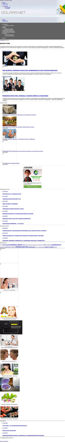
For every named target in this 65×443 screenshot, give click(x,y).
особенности (56, 244)
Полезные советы (8, 30)
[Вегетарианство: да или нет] (9, 276)
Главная (2, 40)
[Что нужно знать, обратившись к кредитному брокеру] (9, 348)
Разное (5, 33)
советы (51, 247)
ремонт (47, 247)
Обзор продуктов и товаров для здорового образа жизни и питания (18, 126)
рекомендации (41, 247)
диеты (24, 244)
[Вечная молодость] (9, 362)
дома (27, 244)
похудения (8, 247)
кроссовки (38, 244)
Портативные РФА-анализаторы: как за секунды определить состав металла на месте (23, 151)
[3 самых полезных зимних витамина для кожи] (9, 319)
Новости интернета (9, 35)
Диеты (4, 27)
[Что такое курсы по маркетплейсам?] (10, 162)
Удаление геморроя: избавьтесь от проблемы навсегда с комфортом (19, 139)
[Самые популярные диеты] (9, 262)
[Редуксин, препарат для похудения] (9, 405)
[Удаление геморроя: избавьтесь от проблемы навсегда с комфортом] (10, 137)
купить (41, 244)
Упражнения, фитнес (9, 32)
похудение (2, 247)
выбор (8, 244)
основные (49, 244)
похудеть (13, 247)
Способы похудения (9, 31)
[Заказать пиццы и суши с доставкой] (9, 419)
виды (4, 244)
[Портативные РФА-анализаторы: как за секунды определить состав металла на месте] (10, 150)
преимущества (21, 247)
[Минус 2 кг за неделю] (9, 291)
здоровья (30, 244)
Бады (4, 26)
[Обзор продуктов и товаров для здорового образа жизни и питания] (10, 125)
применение (31, 247)
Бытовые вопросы (9, 34)
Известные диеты (9, 28)
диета (20, 245)
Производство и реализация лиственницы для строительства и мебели (19, 114)
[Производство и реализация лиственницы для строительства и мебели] (10, 113)
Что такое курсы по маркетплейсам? (11, 163)
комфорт (34, 244)
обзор (44, 244)
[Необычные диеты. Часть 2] (9, 376)
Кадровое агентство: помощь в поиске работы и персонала (25, 95)
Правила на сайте (9, 25)
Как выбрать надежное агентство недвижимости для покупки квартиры (30, 70)
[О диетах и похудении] (13, 17)
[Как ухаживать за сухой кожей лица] (9, 305)
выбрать (13, 245)
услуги (55, 247)
